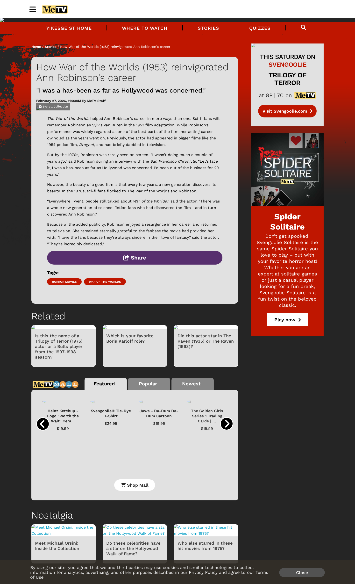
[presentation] (43, 424)
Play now (285, 320)
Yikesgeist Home (69, 27)
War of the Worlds (105, 281)
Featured (104, 384)
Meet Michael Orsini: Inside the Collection (57, 546)
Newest (191, 384)
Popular (148, 384)
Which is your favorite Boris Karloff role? (129, 338)
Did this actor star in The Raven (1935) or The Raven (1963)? (206, 341)
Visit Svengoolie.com (286, 111)
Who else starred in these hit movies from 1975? (205, 546)
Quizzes (259, 27)
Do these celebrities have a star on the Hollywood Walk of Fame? (133, 548)
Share (137, 258)
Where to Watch (144, 27)
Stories (208, 27)
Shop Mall (137, 485)
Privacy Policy (203, 572)
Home (36, 47)
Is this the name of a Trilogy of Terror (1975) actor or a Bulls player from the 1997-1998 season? (59, 346)
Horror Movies (64, 281)
